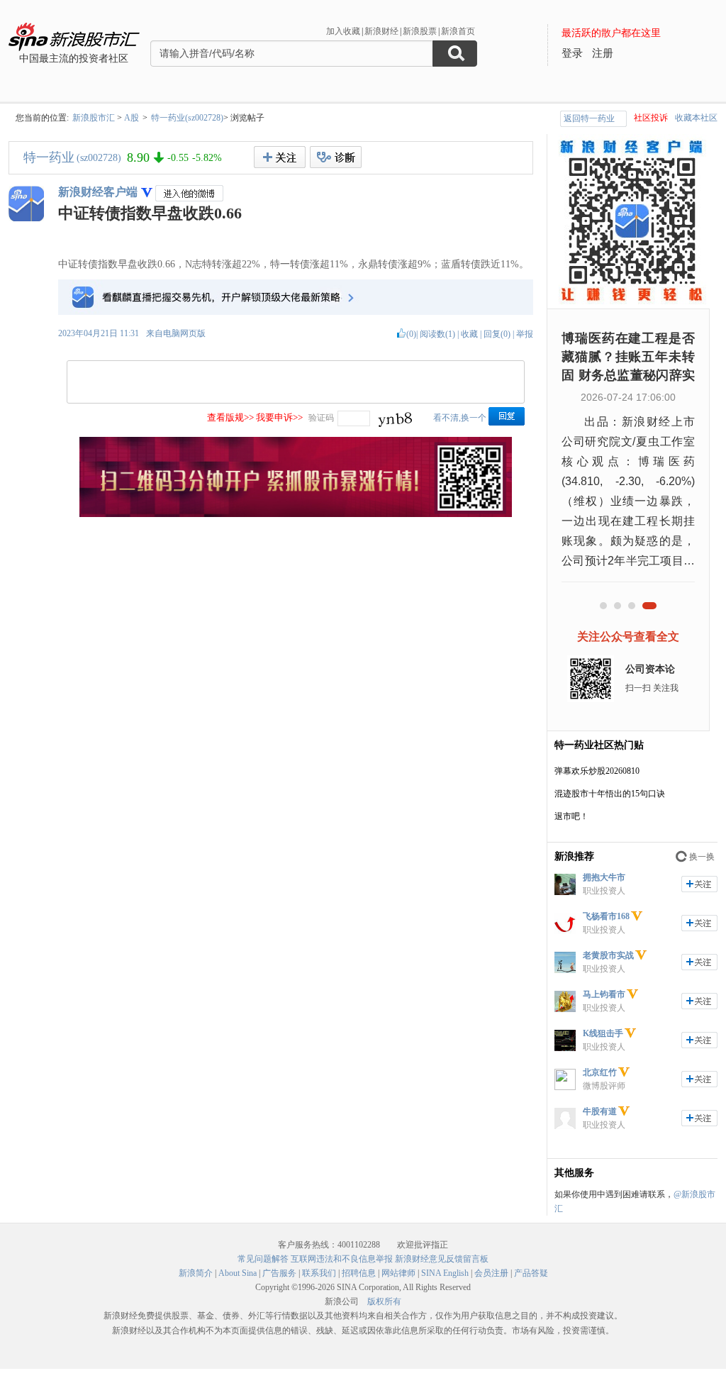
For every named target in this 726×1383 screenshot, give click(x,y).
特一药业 (48, 157)
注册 (602, 53)
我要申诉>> (279, 417)
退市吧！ (571, 816)
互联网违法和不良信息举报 (342, 1259)
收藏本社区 (696, 118)
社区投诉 (651, 118)
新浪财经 (381, 31)
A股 (131, 118)
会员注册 (491, 1273)
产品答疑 (531, 1273)
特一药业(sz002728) (187, 118)
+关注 (280, 157)
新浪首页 (458, 31)
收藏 (469, 334)
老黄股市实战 (608, 955)
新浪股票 (420, 31)
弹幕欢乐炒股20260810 (597, 771)
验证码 (321, 418)
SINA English (445, 1273)
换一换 (702, 857)
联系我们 (319, 1273)
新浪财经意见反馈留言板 (441, 1259)
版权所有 (384, 1301)
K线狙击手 (603, 1033)
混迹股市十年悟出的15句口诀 (609, 794)
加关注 (699, 884)
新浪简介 (196, 1273)
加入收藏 (343, 31)
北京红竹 (600, 1072)
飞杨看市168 (606, 916)
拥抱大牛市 (604, 877)
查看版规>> (230, 417)
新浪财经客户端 (98, 192)
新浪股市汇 (93, 118)
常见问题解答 (263, 1259)
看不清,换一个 (459, 418)
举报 (524, 334)
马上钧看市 (604, 994)
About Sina (237, 1273)
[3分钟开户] (295, 514)
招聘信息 (359, 1273)
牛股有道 (600, 1111)
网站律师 (398, 1273)
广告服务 (279, 1273)
